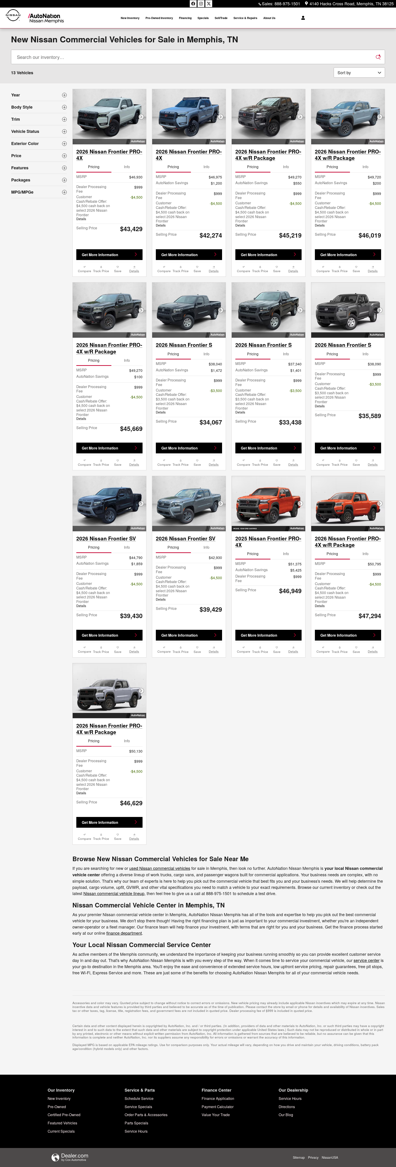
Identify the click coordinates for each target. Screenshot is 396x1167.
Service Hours (136, 1131)
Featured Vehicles (62, 1122)
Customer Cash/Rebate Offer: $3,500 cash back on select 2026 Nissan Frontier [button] (173, 400)
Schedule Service (139, 1098)
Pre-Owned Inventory (159, 18)
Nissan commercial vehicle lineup (113, 893)
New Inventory (130, 18)
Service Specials (138, 1106)
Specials (203, 18)
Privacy (313, 1157)
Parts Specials (136, 1122)
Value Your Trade (216, 1114)
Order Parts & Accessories (146, 1114)
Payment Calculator (218, 1106)
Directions (287, 1106)
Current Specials (61, 1131)
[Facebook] (193, 3)
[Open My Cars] (302, 18)
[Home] (13, 18)
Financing (185, 18)
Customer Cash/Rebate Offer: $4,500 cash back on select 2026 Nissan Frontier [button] (93, 207)
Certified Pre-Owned (64, 1114)
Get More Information (100, 254)
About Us (269, 18)
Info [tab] (127, 166)
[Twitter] (208, 3)
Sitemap (299, 1157)
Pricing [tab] (93, 166)
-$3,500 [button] (216, 390)
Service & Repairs (245, 18)
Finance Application (218, 1098)
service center (367, 960)
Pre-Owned (57, 1106)
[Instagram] (201, 3)
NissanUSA (330, 1157)
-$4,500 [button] (136, 197)
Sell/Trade (221, 18)
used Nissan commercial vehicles (159, 868)
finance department (124, 933)
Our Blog (286, 1114)
